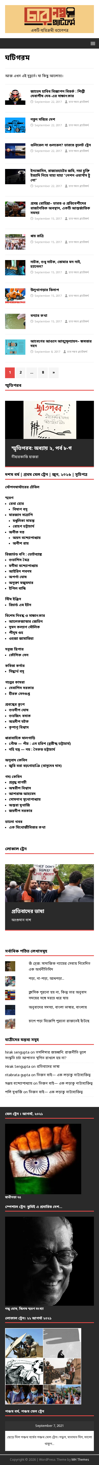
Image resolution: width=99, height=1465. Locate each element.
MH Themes (80, 1460)
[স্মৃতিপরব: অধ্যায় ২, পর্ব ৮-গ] (49, 420)
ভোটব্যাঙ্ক (35, 554)
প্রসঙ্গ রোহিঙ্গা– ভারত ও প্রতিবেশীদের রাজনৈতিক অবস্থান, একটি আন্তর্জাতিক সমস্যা (60, 208)
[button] (92, 43)
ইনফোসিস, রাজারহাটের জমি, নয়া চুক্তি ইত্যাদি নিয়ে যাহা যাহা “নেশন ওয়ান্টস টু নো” (60, 176)
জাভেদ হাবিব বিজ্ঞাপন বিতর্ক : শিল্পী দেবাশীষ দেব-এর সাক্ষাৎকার (57, 94)
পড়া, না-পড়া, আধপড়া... (46, 978)
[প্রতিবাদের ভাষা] (49, 883)
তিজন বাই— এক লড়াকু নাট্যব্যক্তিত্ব (64, 1075)
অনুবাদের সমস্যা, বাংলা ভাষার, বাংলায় (58, 1007)
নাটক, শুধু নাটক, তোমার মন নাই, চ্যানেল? (55, 264)
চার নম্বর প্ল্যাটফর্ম (79, 102)
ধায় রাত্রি (37, 236)
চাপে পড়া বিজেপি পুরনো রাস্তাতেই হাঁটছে (59, 1021)
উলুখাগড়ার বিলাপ (44, 290)
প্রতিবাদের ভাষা (48, 1066)
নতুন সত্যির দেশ (42, 119)
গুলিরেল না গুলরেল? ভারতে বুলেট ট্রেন (60, 145)
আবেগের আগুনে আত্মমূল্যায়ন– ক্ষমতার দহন (61, 344)
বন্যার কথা (38, 316)
